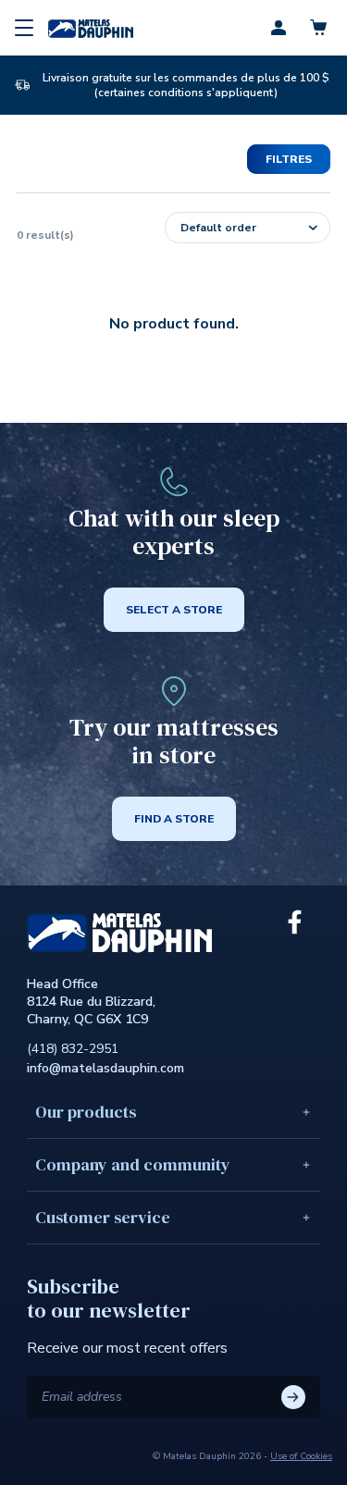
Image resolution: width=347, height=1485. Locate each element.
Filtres (289, 159)
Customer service (102, 1217)
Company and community (132, 1164)
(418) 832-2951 (72, 1049)
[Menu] (24, 27)
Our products (85, 1111)
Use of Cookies (301, 1456)
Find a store (174, 818)
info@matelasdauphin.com (105, 1068)
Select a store (174, 609)
